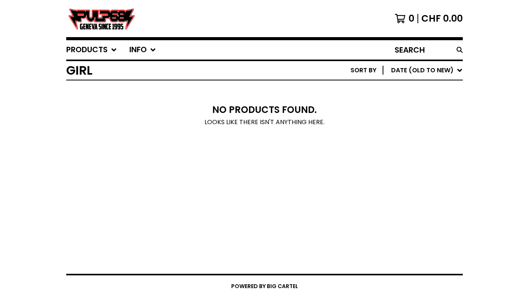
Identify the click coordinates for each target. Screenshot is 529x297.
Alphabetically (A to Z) (415, 127)
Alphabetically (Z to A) (415, 139)
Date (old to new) (406, 164)
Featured (390, 90)
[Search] (459, 50)
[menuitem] (91, 50)
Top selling (394, 115)
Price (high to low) (408, 189)
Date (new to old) (406, 152)
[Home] (101, 18)
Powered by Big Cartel (264, 286)
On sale (387, 102)
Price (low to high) (408, 176)
